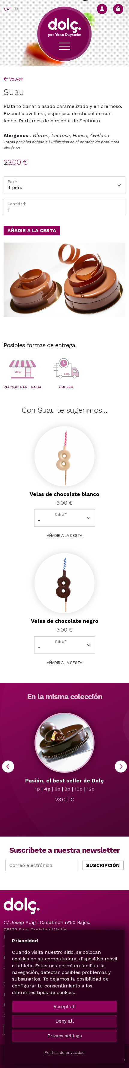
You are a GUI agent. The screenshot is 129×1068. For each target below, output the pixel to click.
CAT (7, 9)
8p (67, 789)
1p (37, 789)
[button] (22, 369)
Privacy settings (64, 1036)
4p (47, 789)
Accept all (64, 1006)
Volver (16, 79)
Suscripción (103, 865)
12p (90, 789)
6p (57, 789)
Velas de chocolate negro (64, 621)
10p (78, 789)
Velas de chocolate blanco (64, 494)
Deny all (65, 1021)
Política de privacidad (64, 1052)
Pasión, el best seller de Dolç (64, 781)
